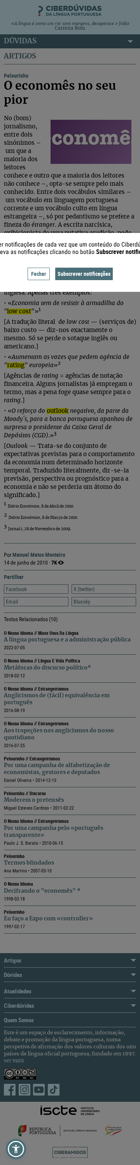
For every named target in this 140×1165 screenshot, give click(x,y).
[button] (16, 1149)
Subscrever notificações (84, 273)
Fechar (38, 273)
